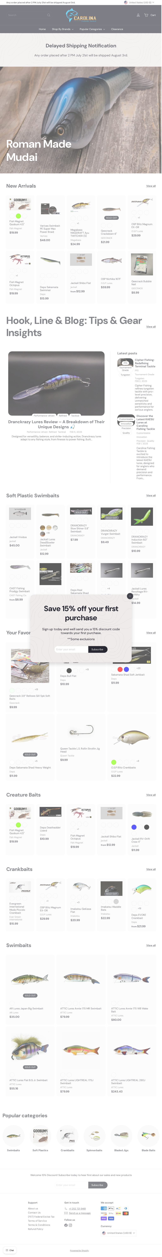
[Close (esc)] (129, 596)
